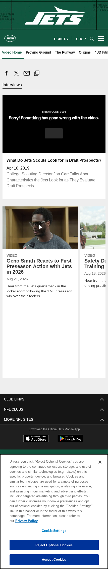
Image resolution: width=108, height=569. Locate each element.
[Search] (92, 38)
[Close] (99, 467)
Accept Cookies (54, 559)
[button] (53, 133)
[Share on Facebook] (7, 76)
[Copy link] (37, 74)
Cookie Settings (54, 531)
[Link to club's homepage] (10, 36)
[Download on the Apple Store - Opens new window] (36, 439)
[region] (54, 514)
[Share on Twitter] (17, 76)
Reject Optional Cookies (54, 545)
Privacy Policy (65, 521)
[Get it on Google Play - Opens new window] (70, 441)
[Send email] (27, 76)
